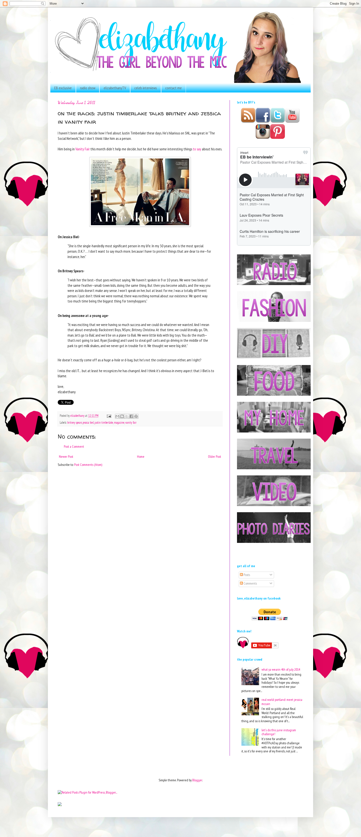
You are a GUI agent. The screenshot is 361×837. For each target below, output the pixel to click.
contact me (173, 87)
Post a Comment (74, 446)
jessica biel (88, 422)
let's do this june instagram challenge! (279, 732)
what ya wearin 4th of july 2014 (281, 669)
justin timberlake (104, 422)
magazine (119, 422)
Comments (250, 583)
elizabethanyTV (115, 87)
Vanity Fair (82, 148)
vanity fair (131, 422)
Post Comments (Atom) (88, 464)
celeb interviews (145, 87)
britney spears (74, 422)
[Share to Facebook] (131, 416)
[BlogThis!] (122, 416)
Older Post (214, 456)
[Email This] (117, 416)
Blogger (197, 780)
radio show (87, 87)
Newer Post (66, 456)
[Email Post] (108, 416)
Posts (246, 575)
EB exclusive (63, 87)
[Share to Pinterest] (136, 416)
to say (197, 148)
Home (140, 456)
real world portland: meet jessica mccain (282, 701)
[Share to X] (126, 416)
